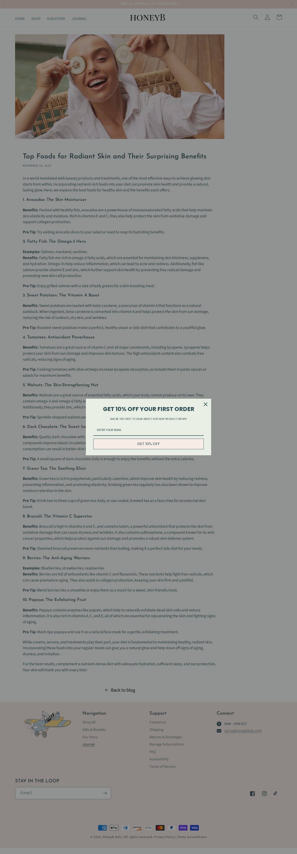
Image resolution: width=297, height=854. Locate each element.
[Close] (205, 404)
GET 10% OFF (148, 443)
